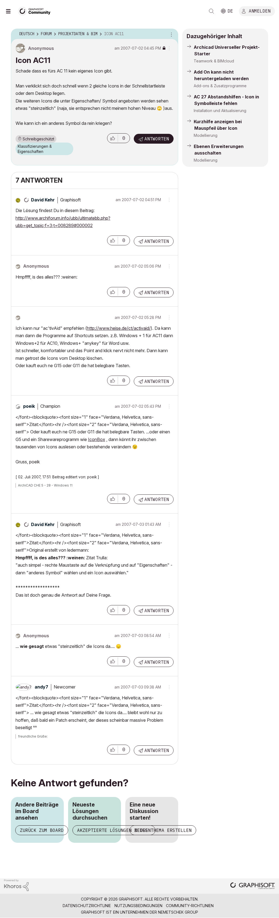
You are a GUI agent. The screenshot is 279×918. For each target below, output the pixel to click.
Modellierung (205, 135)
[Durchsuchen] (11, 11)
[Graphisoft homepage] (252, 886)
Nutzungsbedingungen (138, 905)
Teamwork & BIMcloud (214, 61)
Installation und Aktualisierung (220, 110)
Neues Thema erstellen (163, 830)
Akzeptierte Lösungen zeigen (114, 830)
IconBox (96, 439)
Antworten (156, 138)
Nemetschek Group (178, 912)
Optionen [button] (170, 34)
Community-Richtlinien (190, 905)
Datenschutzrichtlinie (87, 905)
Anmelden (260, 10)
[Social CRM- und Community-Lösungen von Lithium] (16, 884)
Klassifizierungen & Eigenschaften (35, 149)
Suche (211, 11)
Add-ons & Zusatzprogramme (220, 85)
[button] (112, 138)
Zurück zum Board (41, 830)
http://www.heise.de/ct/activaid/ (119, 328)
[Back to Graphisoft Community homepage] (36, 10)
